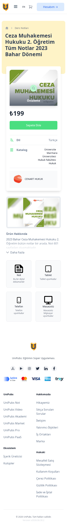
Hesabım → (50, 7)
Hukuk (52, 163)
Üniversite (50, 149)
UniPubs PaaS (12, 437)
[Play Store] (21, 368)
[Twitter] (37, 368)
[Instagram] (29, 368)
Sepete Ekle (33, 125)
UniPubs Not (11, 403)
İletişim (41, 420)
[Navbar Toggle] (15, 6)
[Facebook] (54, 368)
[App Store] (13, 368)
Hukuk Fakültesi (47, 159)
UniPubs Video (13, 409)
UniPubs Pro (11, 430)
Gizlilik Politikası (46, 485)
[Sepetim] (31, 7)
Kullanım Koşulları (48, 471)
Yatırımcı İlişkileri (47, 427)
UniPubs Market (14, 423)
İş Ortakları (43, 434)
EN (23, 6)
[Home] (7, 28)
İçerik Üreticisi (12, 456)
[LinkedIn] (46, 368)
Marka (40, 441)
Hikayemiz (43, 403)
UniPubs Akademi (14, 416)
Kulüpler (8, 463)
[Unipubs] (5, 7)
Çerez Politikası (46, 478)
